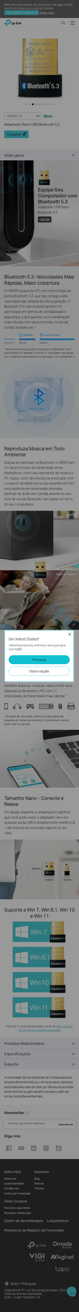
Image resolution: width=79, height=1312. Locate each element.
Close (69, 634)
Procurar (39, 659)
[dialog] (39, 656)
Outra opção (39, 671)
